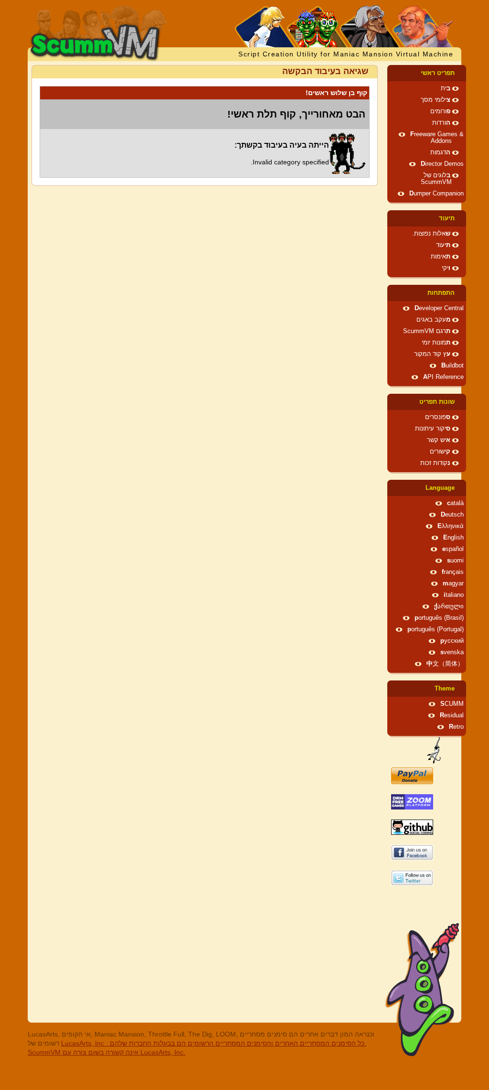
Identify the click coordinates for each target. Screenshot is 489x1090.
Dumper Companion (436, 193)
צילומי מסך (435, 100)
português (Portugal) (435, 629)
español (453, 549)
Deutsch (452, 514)
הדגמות (440, 152)
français (453, 572)
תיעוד (447, 218)
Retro (456, 726)
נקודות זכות (435, 463)
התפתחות (441, 293)
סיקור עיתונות (432, 428)
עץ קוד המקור (432, 354)
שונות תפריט (437, 402)
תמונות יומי (436, 342)
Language (440, 488)
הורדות (441, 122)
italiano (454, 595)
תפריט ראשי (438, 73)
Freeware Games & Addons (437, 137)
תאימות (440, 256)
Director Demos (442, 164)
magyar (453, 583)
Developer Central (439, 308)
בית (445, 88)
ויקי (446, 268)
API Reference (443, 377)
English (453, 537)
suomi (455, 560)
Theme (445, 688)
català (455, 503)
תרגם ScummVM (426, 331)
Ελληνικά (450, 526)
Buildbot (452, 365)
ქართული (449, 606)
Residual (452, 715)
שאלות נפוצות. (431, 233)
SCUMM (452, 704)
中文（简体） (445, 663)
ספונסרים (437, 417)
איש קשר (438, 440)
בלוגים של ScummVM (436, 178)
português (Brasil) (439, 618)
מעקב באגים (433, 319)
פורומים (440, 111)
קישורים (440, 451)
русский (452, 640)
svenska (452, 652)
